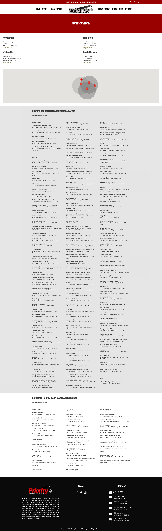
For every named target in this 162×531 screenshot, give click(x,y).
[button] (81, 84)
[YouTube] (138, 2)
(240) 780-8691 (8, 48)
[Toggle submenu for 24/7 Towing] (63, 9)
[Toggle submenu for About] (49, 9)
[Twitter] (134, 2)
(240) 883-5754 (90, 2)
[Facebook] (130, 2)
